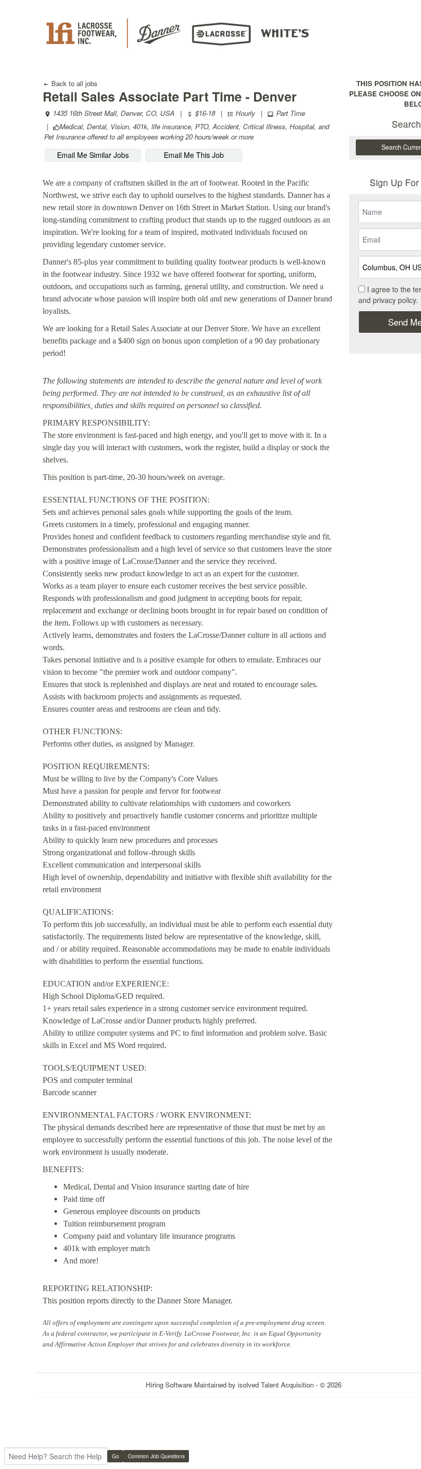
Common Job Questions (156, 1456)
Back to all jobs (73, 83)
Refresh (372, 1385)
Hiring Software (169, 1385)
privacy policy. (395, 300)
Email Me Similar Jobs (93, 155)
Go (115, 1456)
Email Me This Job (194, 155)
